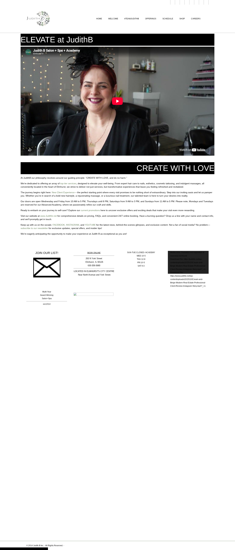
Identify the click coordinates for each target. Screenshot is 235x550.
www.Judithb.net (48, 216)
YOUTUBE (90, 225)
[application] (188, 262)
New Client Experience (63, 192)
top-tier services (68, 183)
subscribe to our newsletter (34, 228)
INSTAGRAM (72, 225)
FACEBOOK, (59, 225)
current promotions (90, 210)
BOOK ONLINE (94, 253)
